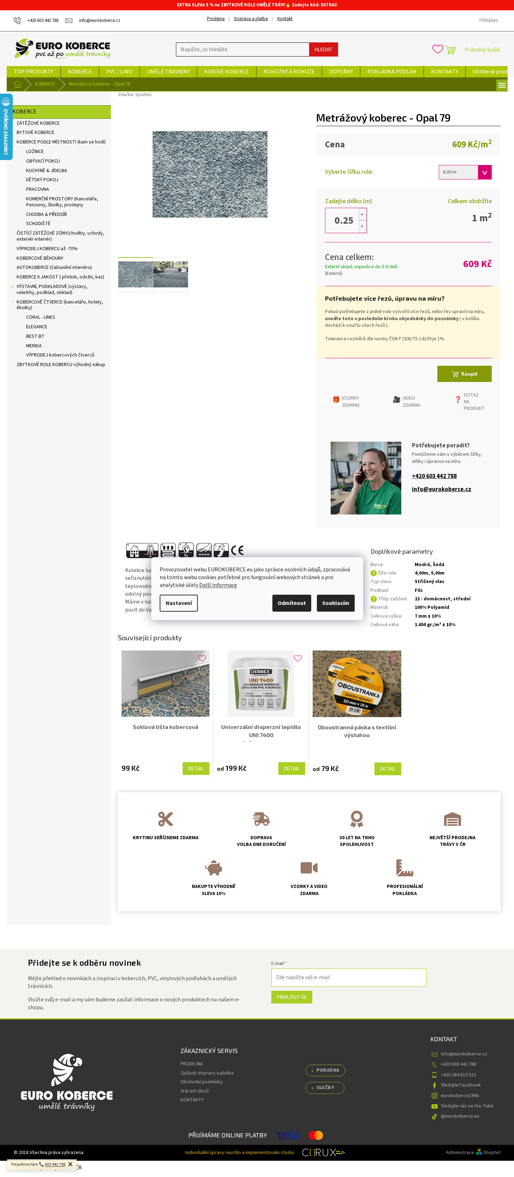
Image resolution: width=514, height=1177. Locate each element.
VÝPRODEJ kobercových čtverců (60, 355)
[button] (363, 214)
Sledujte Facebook (461, 1085)
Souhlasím (335, 603)
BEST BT (35, 336)
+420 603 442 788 (434, 476)
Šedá (438, 564)
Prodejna (216, 19)
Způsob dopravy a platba (207, 1073)
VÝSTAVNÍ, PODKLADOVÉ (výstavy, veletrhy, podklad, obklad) (52, 289)
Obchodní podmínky (202, 1081)
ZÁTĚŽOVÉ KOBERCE (38, 123)
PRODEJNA (192, 1063)
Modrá (422, 564)
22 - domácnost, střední (443, 598)
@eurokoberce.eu (460, 1116)
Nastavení (179, 603)
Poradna (328, 1070)
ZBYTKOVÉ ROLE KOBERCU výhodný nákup (61, 364)
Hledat (323, 49)
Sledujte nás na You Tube (467, 1106)
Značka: (135, 94)
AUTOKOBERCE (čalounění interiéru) (54, 267)
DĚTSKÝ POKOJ (42, 179)
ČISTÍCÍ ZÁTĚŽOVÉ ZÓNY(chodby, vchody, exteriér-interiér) (60, 236)
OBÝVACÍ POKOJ (43, 161)
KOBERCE (24, 112)
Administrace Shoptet (473, 1152)
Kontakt (285, 19)
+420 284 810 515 (458, 1074)
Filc (419, 590)
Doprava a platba (251, 19)
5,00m (437, 573)
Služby (325, 1087)
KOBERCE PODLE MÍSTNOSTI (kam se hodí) (61, 142)
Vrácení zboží (195, 1091)
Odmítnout (292, 603)
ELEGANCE (36, 326)
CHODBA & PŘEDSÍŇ (46, 214)
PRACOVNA (37, 189)
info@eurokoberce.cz (441, 489)
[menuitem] (33, 71)
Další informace (218, 585)
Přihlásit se (292, 997)
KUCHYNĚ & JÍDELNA (46, 170)
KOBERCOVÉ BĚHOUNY (40, 258)
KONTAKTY (192, 1100)
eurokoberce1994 (460, 1095)
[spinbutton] (344, 220)
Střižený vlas (429, 581)
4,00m (421, 573)
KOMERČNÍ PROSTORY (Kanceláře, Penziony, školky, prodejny (62, 201)
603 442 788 (55, 1164)
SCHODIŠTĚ (38, 223)
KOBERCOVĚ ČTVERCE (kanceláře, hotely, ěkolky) (60, 305)
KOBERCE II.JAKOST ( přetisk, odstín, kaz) (60, 277)
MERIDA (34, 345)
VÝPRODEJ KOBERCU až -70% (47, 248)
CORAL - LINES (40, 317)
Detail (196, 768)
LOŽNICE (35, 151)
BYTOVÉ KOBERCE (35, 132)
